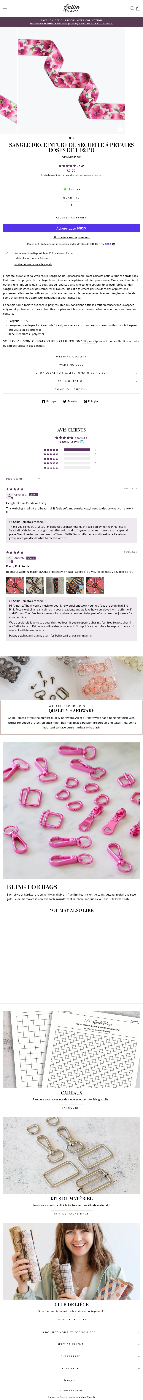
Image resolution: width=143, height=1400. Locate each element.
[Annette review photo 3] (55, 585)
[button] (68, 165)
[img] (14, 489)
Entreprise (70, 1356)
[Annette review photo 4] (75, 585)
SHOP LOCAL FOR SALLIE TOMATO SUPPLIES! (71, 372)
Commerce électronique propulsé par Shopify (71, 1397)
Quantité (71, 197)
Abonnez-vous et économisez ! (70, 1332)
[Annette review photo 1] (15, 585)
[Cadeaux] (71, 1049)
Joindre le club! (71, 1319)
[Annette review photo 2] (35, 585)
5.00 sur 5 (81, 437)
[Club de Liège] (71, 1261)
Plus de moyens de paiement (71, 237)
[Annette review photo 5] (95, 585)
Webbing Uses (71, 364)
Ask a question (71, 381)
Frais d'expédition (51, 175)
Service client (71, 1344)
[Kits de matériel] (71, 1155)
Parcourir (71, 1107)
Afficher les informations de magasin (33, 264)
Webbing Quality (71, 356)
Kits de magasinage (71, 1213)
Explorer (70, 1368)
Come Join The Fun (71, 389)
